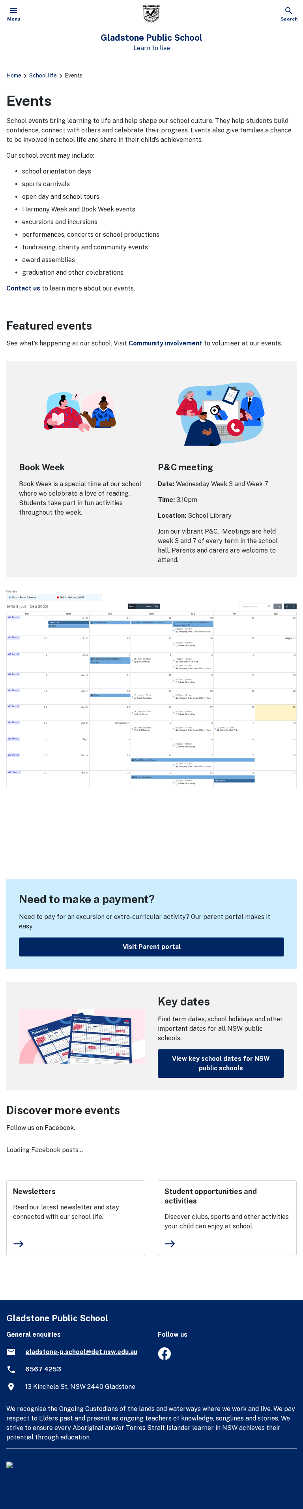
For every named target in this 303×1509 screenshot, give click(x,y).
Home (13, 75)
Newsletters (34, 1191)
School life (43, 75)
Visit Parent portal (152, 947)
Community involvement (165, 343)
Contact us (23, 288)
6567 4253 (43, 1369)
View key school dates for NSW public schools (221, 1063)
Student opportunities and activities (211, 1196)
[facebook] (164, 1358)
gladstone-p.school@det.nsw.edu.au (81, 1352)
